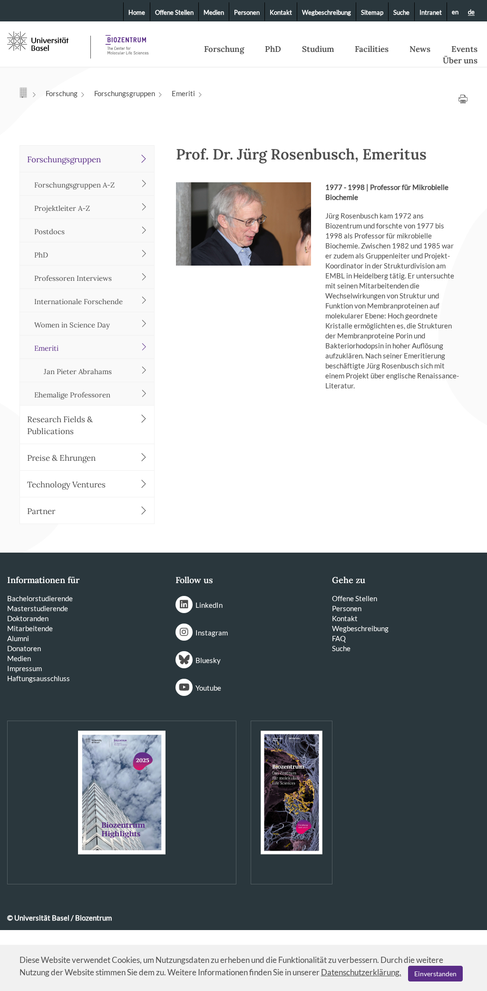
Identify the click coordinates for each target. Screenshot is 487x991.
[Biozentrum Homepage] (124, 41)
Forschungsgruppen (124, 93)
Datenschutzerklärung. (361, 972)
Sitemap (372, 12)
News (419, 49)
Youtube (208, 688)
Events (464, 49)
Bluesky (208, 660)
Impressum (24, 668)
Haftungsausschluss (38, 678)
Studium (318, 49)
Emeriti (183, 93)
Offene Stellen (174, 12)
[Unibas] (47, 40)
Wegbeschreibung (326, 12)
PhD (273, 49)
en (455, 12)
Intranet (430, 12)
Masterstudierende (37, 608)
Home (136, 12)
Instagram (211, 632)
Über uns (460, 60)
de (471, 12)
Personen (247, 12)
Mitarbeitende (30, 628)
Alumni (18, 638)
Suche (401, 12)
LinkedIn (209, 605)
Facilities (372, 49)
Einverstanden (435, 974)
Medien (214, 12)
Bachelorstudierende (40, 598)
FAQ (339, 638)
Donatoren (24, 648)
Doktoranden (28, 618)
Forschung (224, 49)
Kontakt (281, 12)
